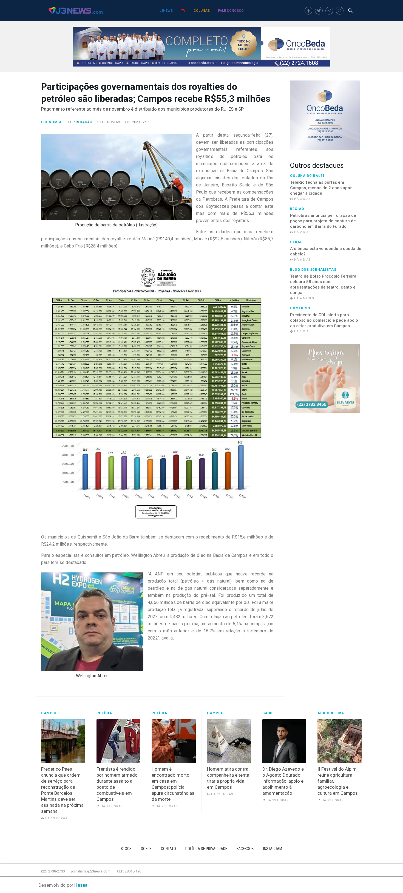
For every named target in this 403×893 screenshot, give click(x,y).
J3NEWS (166, 11)
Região (297, 209)
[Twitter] (319, 11)
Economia (51, 122)
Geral (296, 242)
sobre (146, 848)
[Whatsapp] (340, 11)
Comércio (300, 308)
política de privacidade (206, 848)
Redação (84, 122)
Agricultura (330, 713)
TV (183, 11)
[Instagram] (329, 11)
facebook (245, 848)
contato (168, 848)
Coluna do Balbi (307, 175)
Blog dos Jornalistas (313, 269)
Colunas (202, 11)
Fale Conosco (231, 11)
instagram (272, 848)
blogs (126, 848)
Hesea (80, 885)
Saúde (268, 713)
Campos (49, 713)
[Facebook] (308, 11)
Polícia (104, 713)
